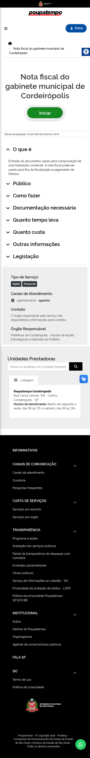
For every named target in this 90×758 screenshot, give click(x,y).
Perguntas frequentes (27, 488)
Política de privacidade (28, 687)
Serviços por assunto (27, 509)
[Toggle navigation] (5, 28)
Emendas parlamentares (29, 565)
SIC (15, 671)
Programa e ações (25, 538)
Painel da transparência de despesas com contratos (41, 555)
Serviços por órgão (25, 517)
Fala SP (19, 657)
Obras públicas (23, 573)
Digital (16, 283)
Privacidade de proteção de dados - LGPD (42, 588)
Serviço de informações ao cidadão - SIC (40, 580)
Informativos (25, 450)
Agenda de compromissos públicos (37, 644)
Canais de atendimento (28, 472)
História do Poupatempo (29, 629)
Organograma (22, 636)
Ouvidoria (19, 480)
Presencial (29, 283)
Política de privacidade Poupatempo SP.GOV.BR (38, 598)
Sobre (17, 621)
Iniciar (45, 113)
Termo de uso (22, 679)
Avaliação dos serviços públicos (34, 546)
